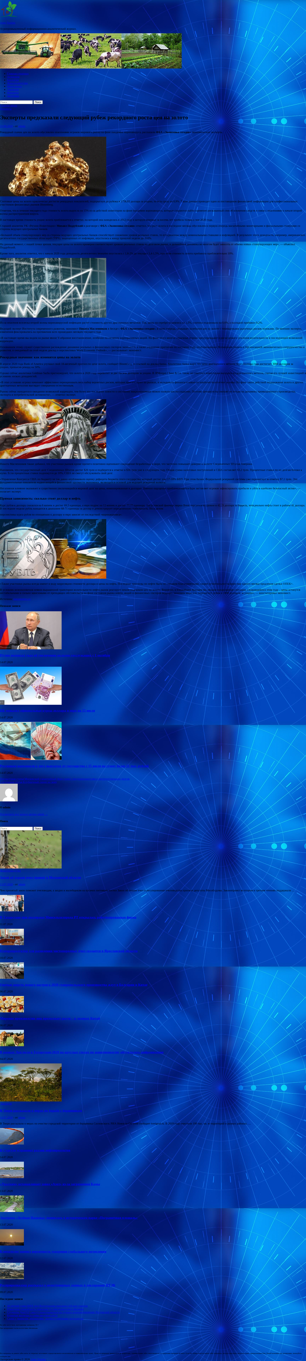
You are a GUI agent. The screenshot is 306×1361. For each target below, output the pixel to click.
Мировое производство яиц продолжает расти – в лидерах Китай (50, 1018)
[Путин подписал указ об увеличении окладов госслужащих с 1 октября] (31, 648)
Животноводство (17, 83)
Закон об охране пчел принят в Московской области (40, 877)
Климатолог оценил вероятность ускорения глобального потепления (53, 1251)
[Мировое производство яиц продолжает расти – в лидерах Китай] (12, 1011)
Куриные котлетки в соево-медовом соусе (32, 1315)
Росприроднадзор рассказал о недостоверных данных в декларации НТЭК (57, 1285)
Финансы (13, 92)
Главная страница (18, 73)
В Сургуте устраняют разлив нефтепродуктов (35, 1150)
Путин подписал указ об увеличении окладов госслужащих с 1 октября (55, 655)
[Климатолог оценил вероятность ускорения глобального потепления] (12, 1244)
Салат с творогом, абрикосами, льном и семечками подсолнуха (45, 1318)
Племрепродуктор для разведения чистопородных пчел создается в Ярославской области (69, 951)
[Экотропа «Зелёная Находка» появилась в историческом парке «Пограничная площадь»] (12, 1210)
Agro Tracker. (8, 22)
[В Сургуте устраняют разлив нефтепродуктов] (12, 1143)
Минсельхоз (14, 86)
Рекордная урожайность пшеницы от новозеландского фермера (45, 1309)
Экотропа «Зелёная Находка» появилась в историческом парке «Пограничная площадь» (69, 1218)
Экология (13, 89)
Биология (13, 79)
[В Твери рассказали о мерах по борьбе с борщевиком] (31, 1100)
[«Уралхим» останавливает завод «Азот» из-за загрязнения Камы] (12, 1177)
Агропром (13, 76)
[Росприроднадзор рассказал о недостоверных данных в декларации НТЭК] (12, 1278)
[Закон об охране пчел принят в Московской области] (31, 867)
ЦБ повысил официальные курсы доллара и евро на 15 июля (47, 710)
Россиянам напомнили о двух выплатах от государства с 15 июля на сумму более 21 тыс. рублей (74, 766)
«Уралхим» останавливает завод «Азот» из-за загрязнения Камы (50, 1184)
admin (21, 126)
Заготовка (13, 95)
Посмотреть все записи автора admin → (24, 814)
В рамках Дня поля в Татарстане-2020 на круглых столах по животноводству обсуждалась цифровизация (81, 1052)
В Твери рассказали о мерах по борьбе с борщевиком (41, 1110)
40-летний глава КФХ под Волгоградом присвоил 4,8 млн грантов (47, 1305)
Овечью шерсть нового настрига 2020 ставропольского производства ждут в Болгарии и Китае (73, 985)
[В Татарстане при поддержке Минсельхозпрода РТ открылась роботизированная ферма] (12, 910)
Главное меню (8, 105)
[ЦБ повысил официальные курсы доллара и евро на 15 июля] (31, 703)
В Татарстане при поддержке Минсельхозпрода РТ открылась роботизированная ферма (68, 917)
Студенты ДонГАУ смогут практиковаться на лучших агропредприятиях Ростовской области (63, 1312)
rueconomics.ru (22, 598)
